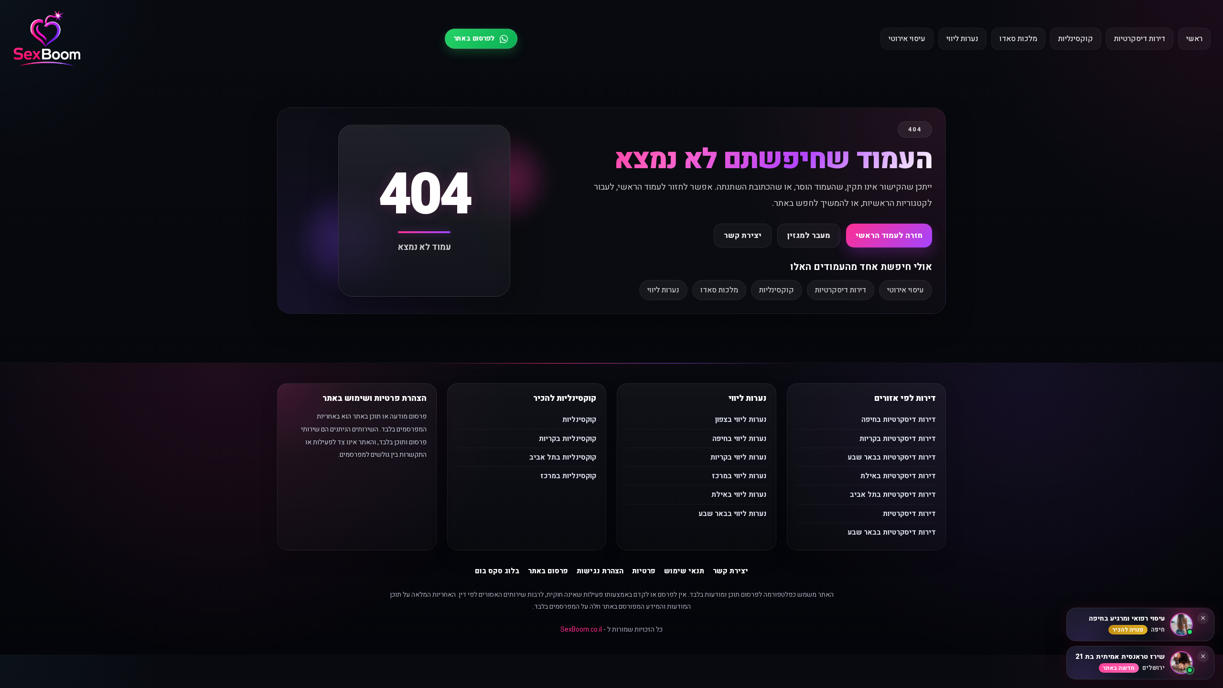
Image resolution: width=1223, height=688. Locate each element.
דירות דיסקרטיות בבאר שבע (892, 457)
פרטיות (643, 571)
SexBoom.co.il (581, 629)
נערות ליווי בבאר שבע (732, 513)
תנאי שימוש (684, 571)
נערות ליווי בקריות (738, 457)
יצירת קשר (743, 235)
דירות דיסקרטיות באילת (898, 476)
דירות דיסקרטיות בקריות (897, 438)
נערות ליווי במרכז (739, 476)
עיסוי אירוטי (907, 38)
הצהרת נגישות (600, 571)
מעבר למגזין (808, 235)
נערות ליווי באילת (738, 494)
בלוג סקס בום (497, 571)
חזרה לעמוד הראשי (889, 235)
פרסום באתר (548, 571)
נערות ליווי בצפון (740, 419)
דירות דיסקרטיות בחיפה (898, 419)
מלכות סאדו (1018, 38)
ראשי (1194, 38)
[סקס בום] (47, 39)
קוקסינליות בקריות (567, 438)
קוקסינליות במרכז (568, 476)
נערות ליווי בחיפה (739, 438)
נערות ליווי (962, 38)
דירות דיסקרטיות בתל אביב (893, 494)
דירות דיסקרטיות (1139, 38)
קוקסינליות (1075, 38)
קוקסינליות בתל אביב (562, 457)
